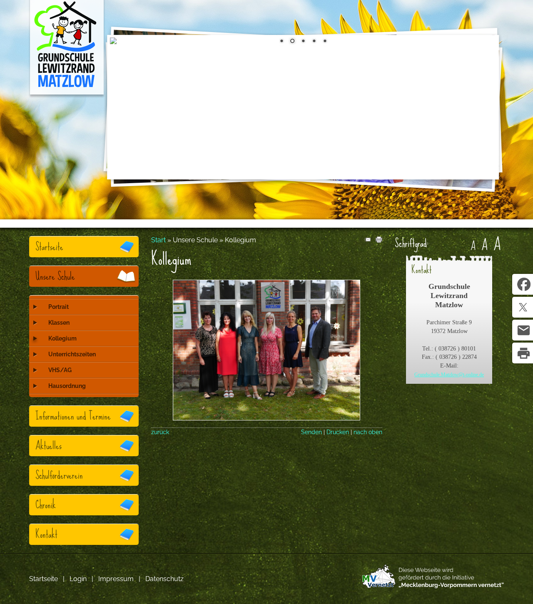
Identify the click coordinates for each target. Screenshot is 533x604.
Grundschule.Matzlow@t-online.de (449, 375)
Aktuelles (48, 445)
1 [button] (281, 41)
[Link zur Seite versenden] (367, 240)
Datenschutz (164, 579)
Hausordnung (67, 386)
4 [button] (314, 41)
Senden (311, 431)
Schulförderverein (59, 475)
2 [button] (292, 41)
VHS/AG (60, 370)
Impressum (116, 579)
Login (78, 579)
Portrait (58, 306)
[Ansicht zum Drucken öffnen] (379, 240)
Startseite (49, 246)
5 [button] (324, 41)
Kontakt (46, 534)
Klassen (59, 322)
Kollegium (62, 338)
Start (158, 240)
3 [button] (303, 41)
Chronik (45, 505)
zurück (160, 431)
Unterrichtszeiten (72, 354)
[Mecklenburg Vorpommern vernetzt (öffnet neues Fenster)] (433, 586)
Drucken (337, 431)
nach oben (368, 431)
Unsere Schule (55, 276)
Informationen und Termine (73, 416)
